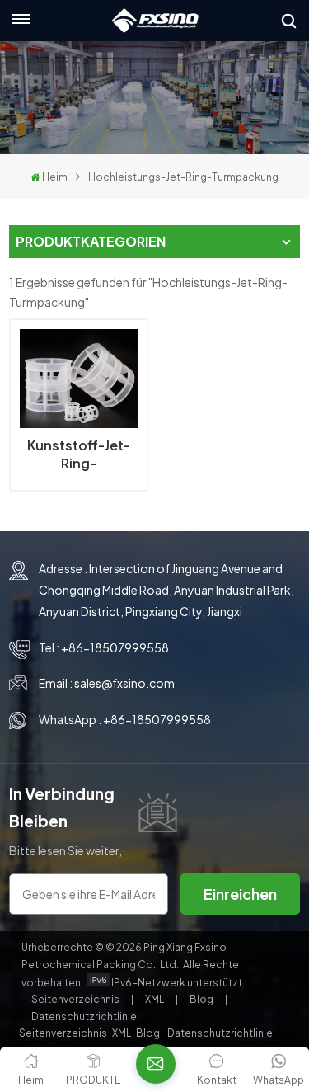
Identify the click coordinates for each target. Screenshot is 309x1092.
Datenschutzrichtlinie (84, 1016)
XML (154, 999)
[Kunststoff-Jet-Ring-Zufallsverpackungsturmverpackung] (78, 378)
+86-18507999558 (115, 647)
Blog (202, 999)
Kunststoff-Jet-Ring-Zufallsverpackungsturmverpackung (78, 454)
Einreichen (240, 893)
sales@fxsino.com (124, 682)
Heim (55, 177)
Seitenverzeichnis (76, 999)
